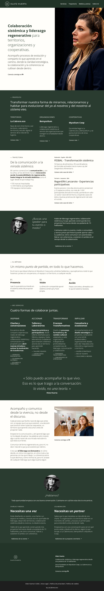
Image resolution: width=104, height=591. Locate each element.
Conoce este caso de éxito (63, 172)
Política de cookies (72, 584)
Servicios (63, 4)
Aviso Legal (44, 584)
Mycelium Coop (43, 271)
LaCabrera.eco (53, 588)
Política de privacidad (57, 584)
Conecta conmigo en (15, 74)
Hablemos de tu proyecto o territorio (67, 539)
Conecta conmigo (61, 571)
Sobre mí (96, 4)
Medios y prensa (84, 4)
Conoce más (14, 140)
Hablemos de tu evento (63, 246)
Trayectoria (73, 4)
